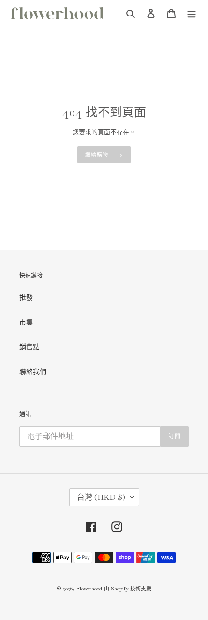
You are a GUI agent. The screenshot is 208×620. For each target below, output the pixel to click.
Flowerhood (89, 588)
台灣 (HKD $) (101, 497)
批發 (26, 297)
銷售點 (29, 346)
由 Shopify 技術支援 (127, 588)
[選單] (191, 13)
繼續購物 (96, 154)
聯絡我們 (32, 371)
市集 (26, 322)
